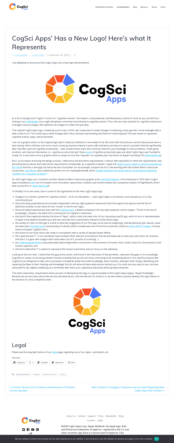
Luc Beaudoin (21, 55)
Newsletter (111, 416)
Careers (91, 420)
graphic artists (50, 375)
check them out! (40, 185)
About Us (144, 7)
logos (63, 375)
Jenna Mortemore (110, 179)
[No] (170, 439)
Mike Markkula (153, 155)
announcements (23, 375)
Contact (82, 416)
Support (92, 416)
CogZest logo (67, 209)
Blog (135, 7)
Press (163, 7)
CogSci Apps (38, 55)
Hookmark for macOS (104, 7)
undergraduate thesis (30, 242)
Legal (100, 420)
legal (54, 352)
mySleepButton (123, 7)
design (36, 375)
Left (33, 182)
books (89, 152)
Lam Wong (30, 170)
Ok (156, 439)
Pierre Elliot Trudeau (139, 226)
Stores (154, 7)
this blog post (37, 226)
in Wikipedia (31, 121)
